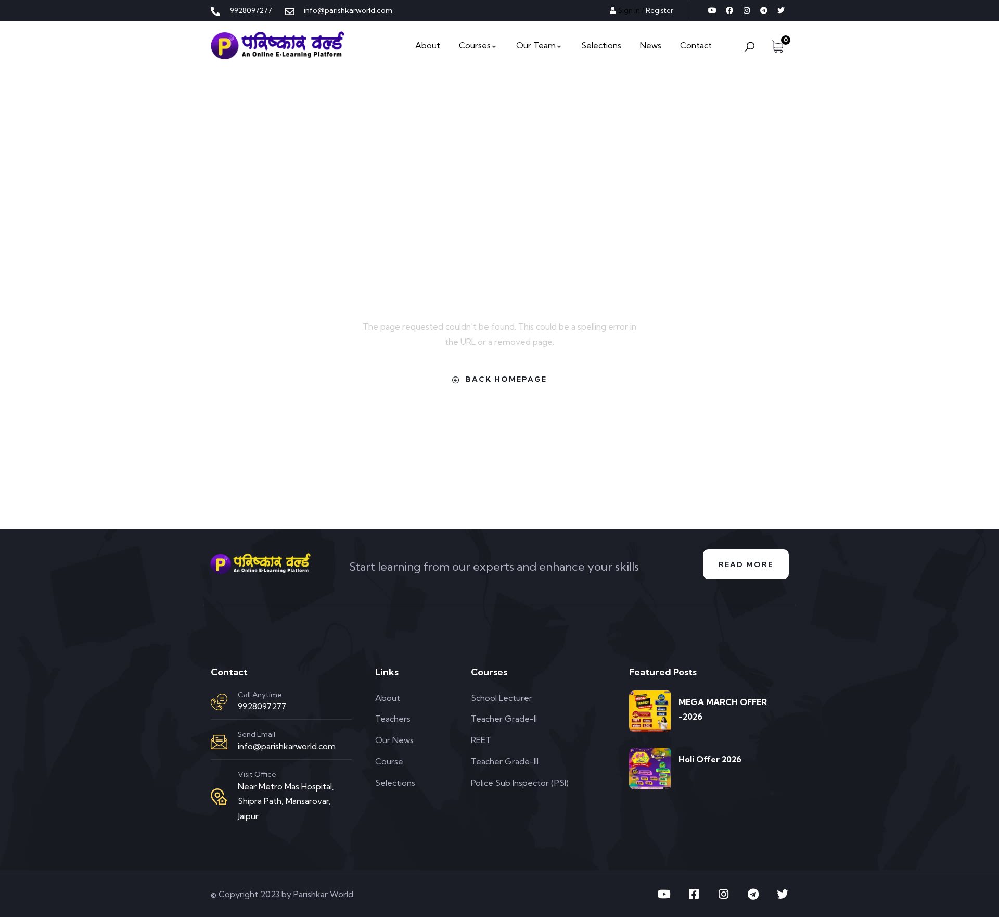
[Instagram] (746, 10)
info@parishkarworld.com (287, 746)
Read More (746, 564)
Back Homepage (506, 379)
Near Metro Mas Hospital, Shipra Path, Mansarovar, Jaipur (286, 801)
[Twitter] (781, 10)
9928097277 (262, 706)
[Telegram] (764, 10)
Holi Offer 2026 (709, 759)
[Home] (277, 45)
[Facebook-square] (693, 894)
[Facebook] (729, 10)
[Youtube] (712, 10)
